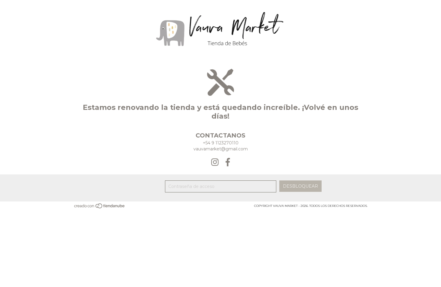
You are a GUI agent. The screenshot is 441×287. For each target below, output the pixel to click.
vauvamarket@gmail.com (221, 149)
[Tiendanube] (100, 208)
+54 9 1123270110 (220, 143)
